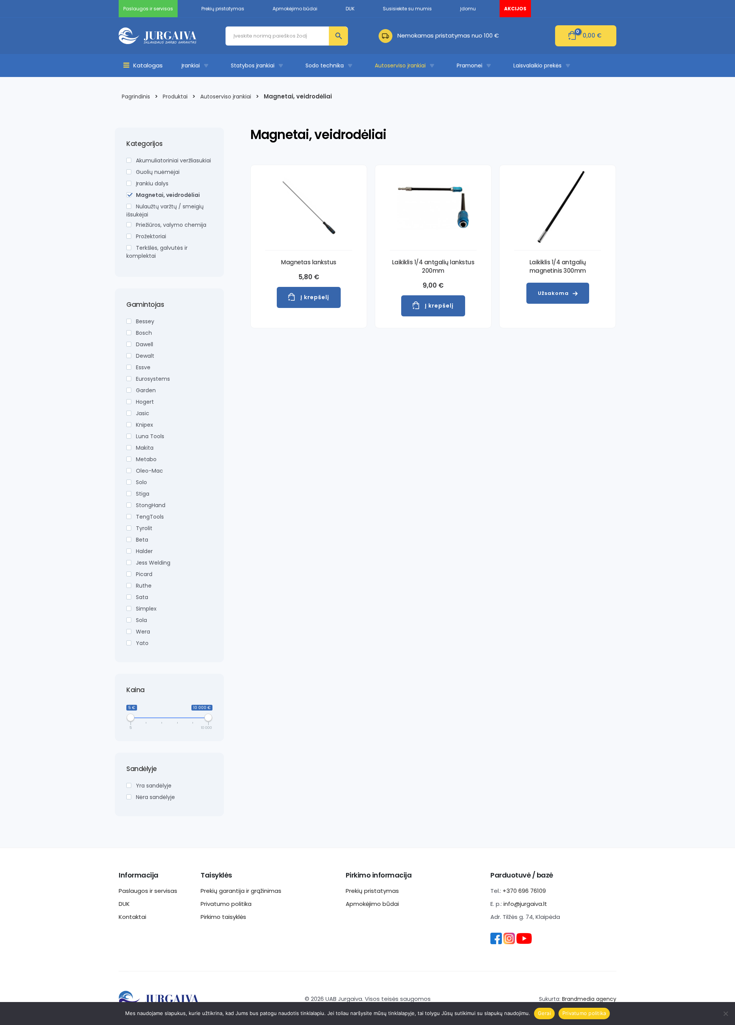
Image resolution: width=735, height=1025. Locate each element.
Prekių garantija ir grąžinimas (241, 891)
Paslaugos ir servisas (148, 891)
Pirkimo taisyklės (223, 917)
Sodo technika (324, 65)
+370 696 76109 (524, 891)
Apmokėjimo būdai (372, 904)
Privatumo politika (226, 904)
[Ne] (725, 1013)
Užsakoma (553, 293)
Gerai (544, 1013)
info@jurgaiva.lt (525, 904)
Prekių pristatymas (372, 891)
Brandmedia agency (589, 999)
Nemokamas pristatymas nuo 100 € (448, 35)
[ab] (388, 35)
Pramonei (469, 65)
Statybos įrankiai (252, 65)
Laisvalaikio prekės (537, 65)
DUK (124, 904)
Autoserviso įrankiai (400, 65)
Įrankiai (190, 65)
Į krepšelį (315, 297)
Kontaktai (132, 917)
